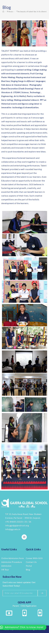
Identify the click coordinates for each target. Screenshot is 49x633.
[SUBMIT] (42, 593)
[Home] (3, 11)
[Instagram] (24, 537)
